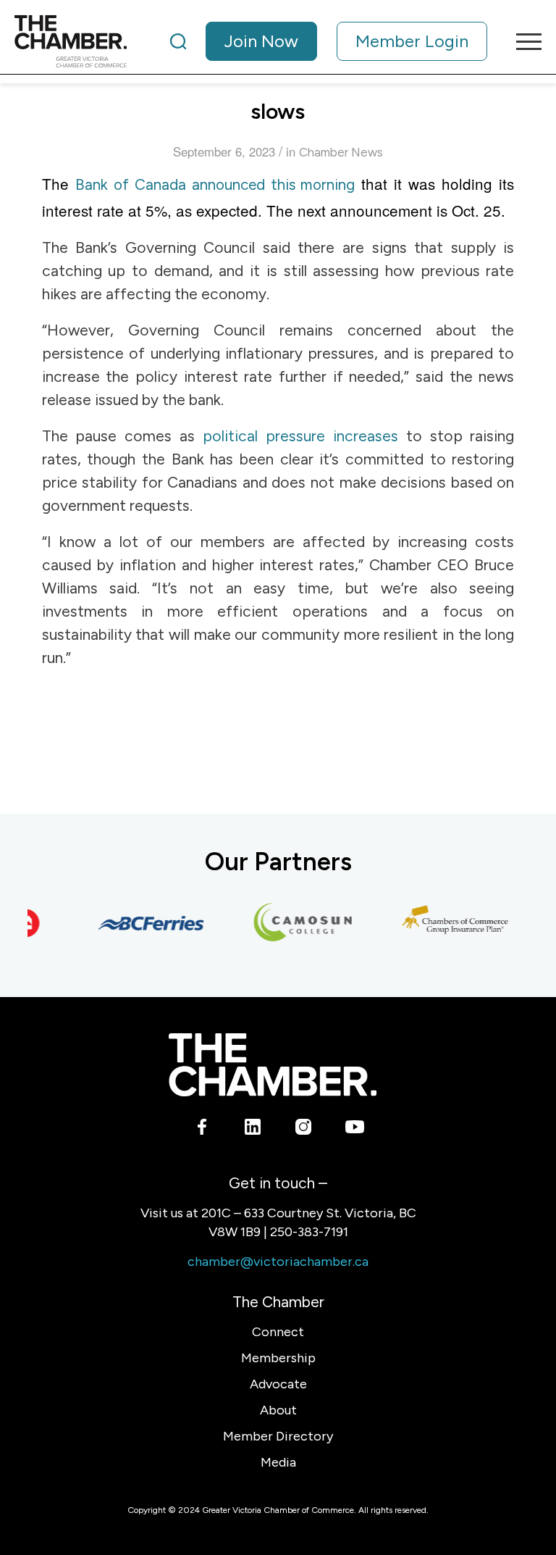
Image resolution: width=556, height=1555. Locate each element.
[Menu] (522, 41)
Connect (278, 1332)
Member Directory (278, 1436)
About (278, 1410)
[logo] (70, 41)
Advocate (278, 1384)
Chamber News (341, 152)
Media (278, 1462)
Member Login (411, 40)
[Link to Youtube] (354, 1129)
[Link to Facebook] (202, 1129)
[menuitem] (328, 41)
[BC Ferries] (144, 923)
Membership (278, 1358)
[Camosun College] (296, 923)
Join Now (261, 40)
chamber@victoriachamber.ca (278, 1262)
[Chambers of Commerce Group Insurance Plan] (448, 923)
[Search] (178, 41)
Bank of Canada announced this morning (215, 184)
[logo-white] (272, 1064)
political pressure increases (300, 436)
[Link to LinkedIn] (253, 1129)
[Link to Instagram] (303, 1129)
